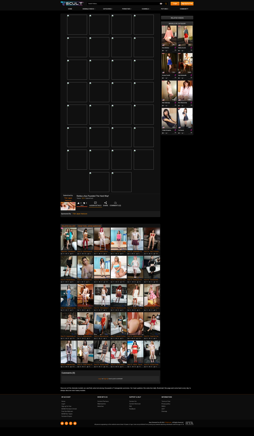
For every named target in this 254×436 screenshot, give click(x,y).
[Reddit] (75, 423)
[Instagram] (66, 423)
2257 (163, 409)
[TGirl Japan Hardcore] (68, 206)
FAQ (130, 406)
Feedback (132, 409)
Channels (145, 9)
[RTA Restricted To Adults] (189, 423)
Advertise (100, 406)
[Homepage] (72, 3)
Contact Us (133, 401)
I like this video (78, 203)
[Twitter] (62, 423)
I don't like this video (84, 203)
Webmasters (101, 404)
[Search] (166, 3)
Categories (107, 9)
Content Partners (103, 401)
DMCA (163, 406)
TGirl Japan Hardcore (80, 214)
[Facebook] (70, 423)
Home (70, 9)
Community (184, 9)
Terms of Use (166, 401)
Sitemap (164, 411)
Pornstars (126, 9)
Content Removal (134, 404)
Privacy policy (166, 404)
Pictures (164, 9)
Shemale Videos (88, 9)
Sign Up (106, 378)
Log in (100, 378)
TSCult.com (168, 422)
